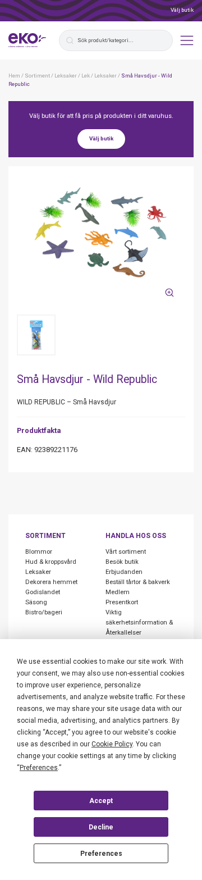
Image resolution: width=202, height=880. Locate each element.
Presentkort (121, 602)
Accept (101, 801)
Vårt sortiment (125, 551)
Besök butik (122, 562)
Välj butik (182, 10)
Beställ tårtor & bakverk (137, 582)
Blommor (38, 551)
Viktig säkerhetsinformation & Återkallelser (139, 622)
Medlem (117, 592)
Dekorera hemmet (51, 582)
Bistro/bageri (43, 612)
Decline (101, 827)
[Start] (27, 40)
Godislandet (42, 592)
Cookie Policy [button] (111, 744)
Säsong (36, 602)
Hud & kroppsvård (50, 562)
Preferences (101, 854)
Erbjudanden (124, 572)
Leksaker (38, 572)
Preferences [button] (39, 768)
